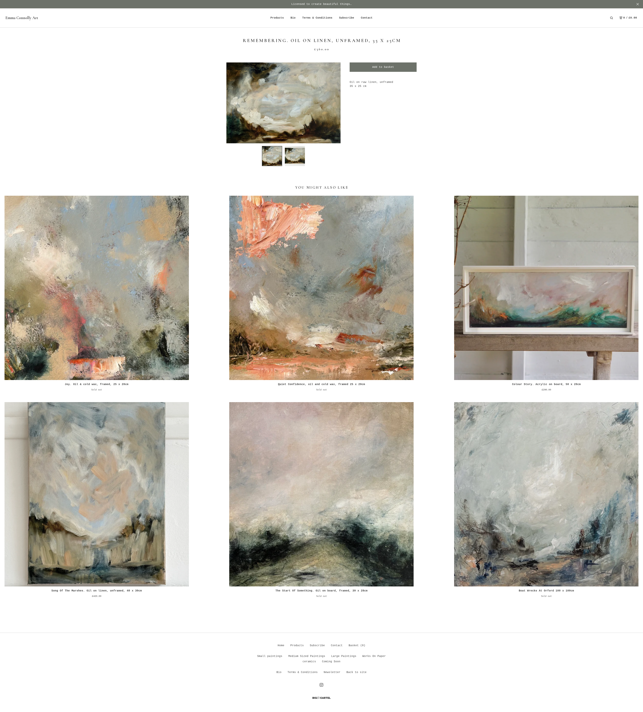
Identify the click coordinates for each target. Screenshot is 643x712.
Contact (367, 17)
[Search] (612, 18)
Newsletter (332, 672)
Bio (293, 17)
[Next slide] (336, 103)
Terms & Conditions (317, 17)
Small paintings (269, 656)
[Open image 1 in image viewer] (283, 102)
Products (277, 17)
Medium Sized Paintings (306, 656)
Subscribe (346, 17)
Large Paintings (343, 656)
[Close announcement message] (637, 4)
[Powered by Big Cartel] (321, 697)
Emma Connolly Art (21, 17)
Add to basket (383, 67)
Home (281, 645)
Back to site (356, 672)
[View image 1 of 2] (272, 156)
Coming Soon (331, 661)
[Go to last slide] (231, 103)
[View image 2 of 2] (295, 156)
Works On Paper (374, 656)
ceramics (309, 661)
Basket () (357, 645)
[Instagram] (321, 684)
